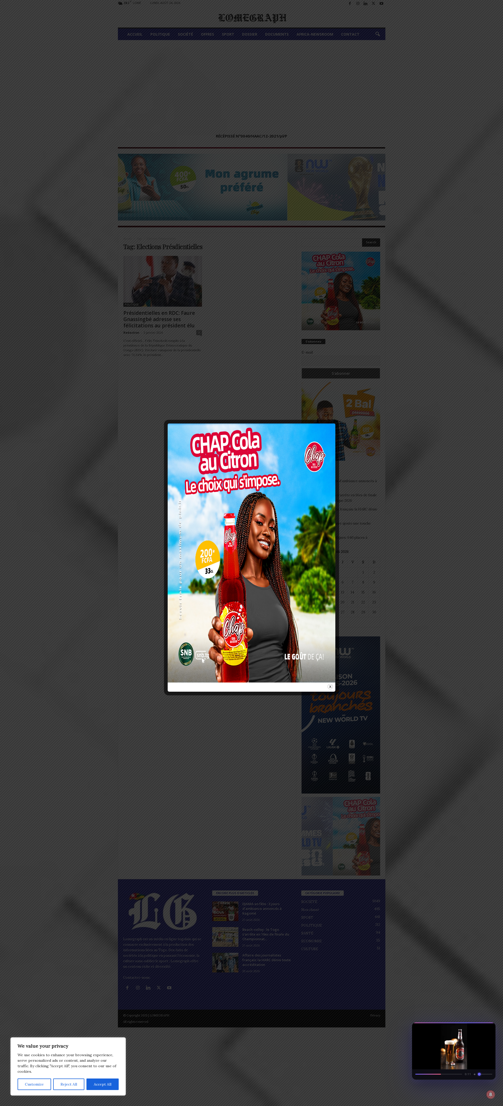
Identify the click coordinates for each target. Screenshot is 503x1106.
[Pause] (470, 1028)
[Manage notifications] (490, 1094)
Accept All (102, 1084)
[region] (68, 1066)
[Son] (479, 1028)
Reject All (69, 1084)
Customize (34, 1084)
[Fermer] (489, 1028)
